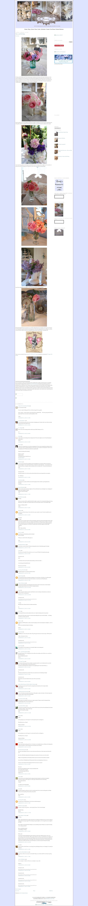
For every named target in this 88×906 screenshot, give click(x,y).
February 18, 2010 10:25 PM (24, 587)
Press (36, 29)
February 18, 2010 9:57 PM (24, 580)
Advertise (43, 29)
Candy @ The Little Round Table (23, 405)
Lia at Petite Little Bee (22, 698)
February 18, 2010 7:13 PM (24, 484)
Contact (48, 29)
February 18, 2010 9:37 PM (24, 547)
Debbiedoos (20, 461)
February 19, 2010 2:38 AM (24, 629)
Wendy (19, 436)
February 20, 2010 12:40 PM (24, 842)
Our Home (52, 29)
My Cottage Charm (21, 661)
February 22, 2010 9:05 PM (24, 870)
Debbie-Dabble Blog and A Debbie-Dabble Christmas (26, 684)
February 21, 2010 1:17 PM (24, 856)
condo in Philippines (21, 859)
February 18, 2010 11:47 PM (24, 600)
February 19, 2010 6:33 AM (24, 688)
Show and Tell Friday (20, 34)
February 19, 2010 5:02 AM (24, 667)
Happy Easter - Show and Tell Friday (63, 156)
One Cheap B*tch (21, 799)
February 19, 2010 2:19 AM (24, 618)
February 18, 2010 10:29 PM (24, 594)
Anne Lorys (20, 532)
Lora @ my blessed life (22, 569)
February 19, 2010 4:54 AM (24, 658)
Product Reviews (60, 29)
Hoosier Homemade (21, 487)
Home (25, 29)
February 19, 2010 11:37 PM (24, 812)
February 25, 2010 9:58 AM (24, 875)
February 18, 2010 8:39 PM (24, 529)
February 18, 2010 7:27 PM (24, 494)
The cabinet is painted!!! (61, 144)
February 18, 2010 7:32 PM (24, 507)
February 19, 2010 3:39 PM (24, 786)
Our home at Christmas (61, 138)
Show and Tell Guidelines (33, 383)
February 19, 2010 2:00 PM (24, 764)
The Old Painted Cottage (33, 354)
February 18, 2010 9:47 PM (24, 573)
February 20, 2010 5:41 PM (24, 849)
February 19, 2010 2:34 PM (24, 773)
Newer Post (17, 890)
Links (39, 29)
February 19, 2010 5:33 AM (24, 674)
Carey (19, 788)
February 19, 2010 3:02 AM (24, 637)
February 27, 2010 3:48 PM (24, 886)
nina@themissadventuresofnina (23, 691)
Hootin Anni (20, 631)
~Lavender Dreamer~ (21, 420)
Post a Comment (18, 889)
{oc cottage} (20, 427)
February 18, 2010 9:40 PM (24, 553)
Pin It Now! (17, 35)
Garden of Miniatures (21, 583)
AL (18, 602)
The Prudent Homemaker (22, 749)
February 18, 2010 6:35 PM (24, 417)
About (32, 29)
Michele (19, 444)
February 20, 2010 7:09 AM (24, 831)
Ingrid (19, 590)
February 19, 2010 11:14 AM (24, 712)
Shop (29, 29)
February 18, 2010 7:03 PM (24, 459)
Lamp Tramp (20, 645)
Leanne (19, 550)
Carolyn (19, 776)
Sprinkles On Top (50, 898)
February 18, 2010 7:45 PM (24, 514)
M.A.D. (19, 611)
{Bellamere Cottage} (21, 805)
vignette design (20, 575)
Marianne (19, 510)
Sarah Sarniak (20, 480)
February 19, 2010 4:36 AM (24, 648)
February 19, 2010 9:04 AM (24, 703)
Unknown (19, 620)
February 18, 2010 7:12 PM (24, 477)
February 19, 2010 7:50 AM (24, 695)
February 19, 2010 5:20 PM (24, 797)
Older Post (51, 890)
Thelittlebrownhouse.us (22, 544)
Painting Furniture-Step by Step (63, 132)
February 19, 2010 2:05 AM (24, 608)
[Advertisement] (63, 73)
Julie (19, 844)
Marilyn (19, 715)
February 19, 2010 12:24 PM (24, 726)
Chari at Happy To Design (22, 815)
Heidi (19, 517)
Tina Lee (19, 742)
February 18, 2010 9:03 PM (24, 541)
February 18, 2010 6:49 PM (24, 433)
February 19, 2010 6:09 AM (24, 681)
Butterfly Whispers (21, 457)
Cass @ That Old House (22, 705)
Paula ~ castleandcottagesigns (23, 651)
